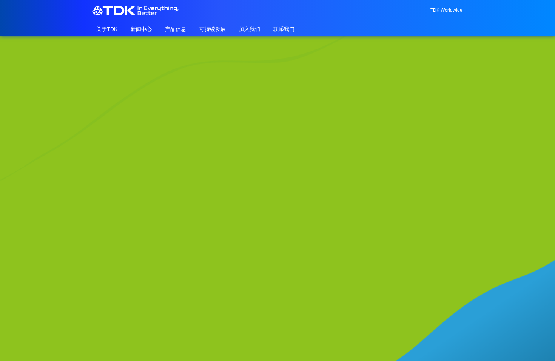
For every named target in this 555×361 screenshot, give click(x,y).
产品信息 (175, 29)
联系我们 (283, 29)
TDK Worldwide (446, 10)
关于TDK (106, 29)
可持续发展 (212, 29)
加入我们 (249, 29)
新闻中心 (141, 29)
